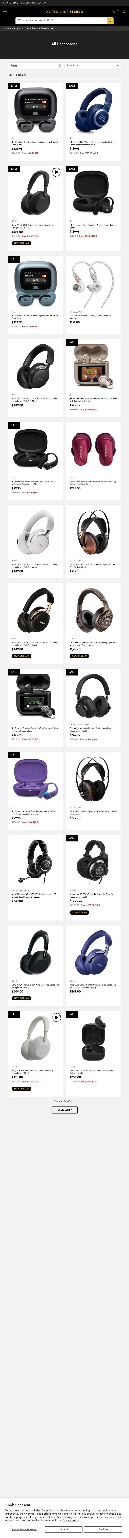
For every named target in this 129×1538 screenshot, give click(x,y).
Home (6, 28)
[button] (5, 11)
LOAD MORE (64, 1110)
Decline (103, 1529)
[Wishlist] (118, 11)
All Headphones (47, 28)
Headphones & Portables (24, 28)
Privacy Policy (70, 1520)
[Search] (110, 20)
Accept (63, 1529)
